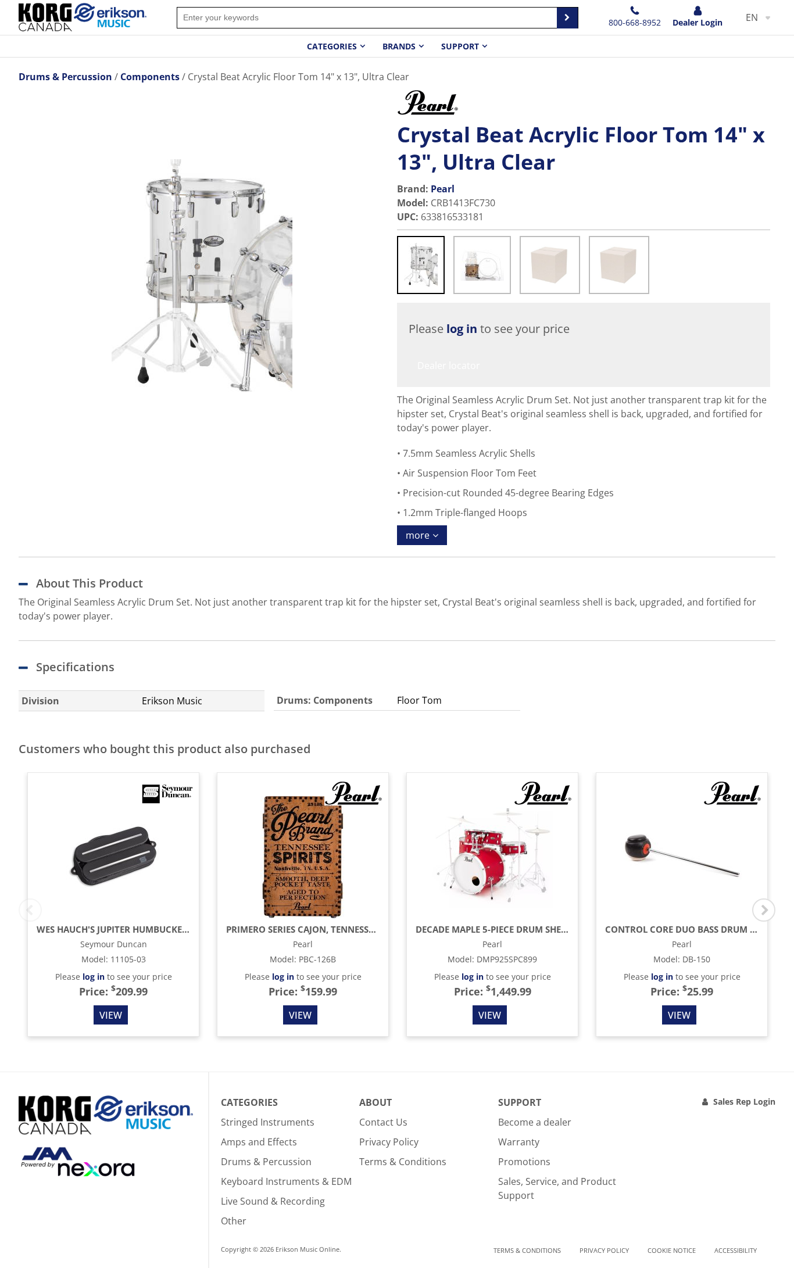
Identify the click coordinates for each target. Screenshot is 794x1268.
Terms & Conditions (402, 1161)
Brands (399, 46)
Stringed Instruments (267, 1122)
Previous (30, 910)
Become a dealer (534, 1122)
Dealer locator (448, 365)
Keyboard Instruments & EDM (286, 1181)
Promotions (524, 1161)
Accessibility (735, 1250)
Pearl (443, 188)
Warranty (518, 1142)
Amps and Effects (259, 1142)
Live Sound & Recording (273, 1201)
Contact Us (383, 1122)
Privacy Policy (389, 1142)
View (110, 1015)
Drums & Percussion (266, 1161)
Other (233, 1221)
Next (763, 910)
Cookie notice (672, 1250)
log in (461, 328)
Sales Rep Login (744, 1101)
